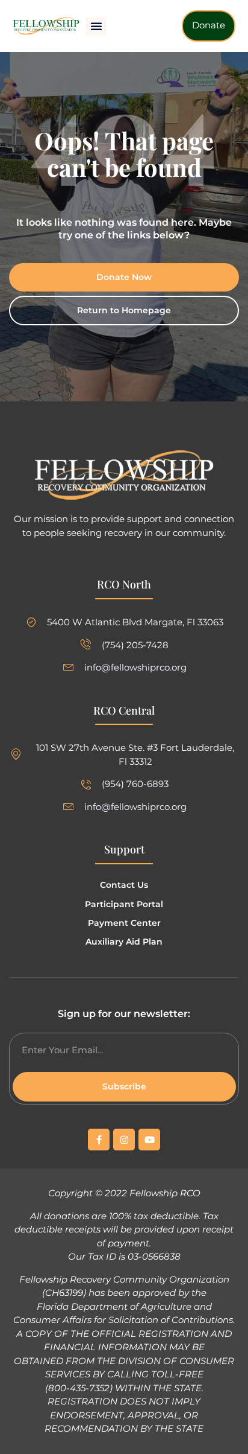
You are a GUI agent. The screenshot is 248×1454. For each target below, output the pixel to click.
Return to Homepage (124, 310)
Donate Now (124, 277)
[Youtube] (149, 1139)
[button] (96, 26)
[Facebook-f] (99, 1139)
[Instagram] (124, 1139)
